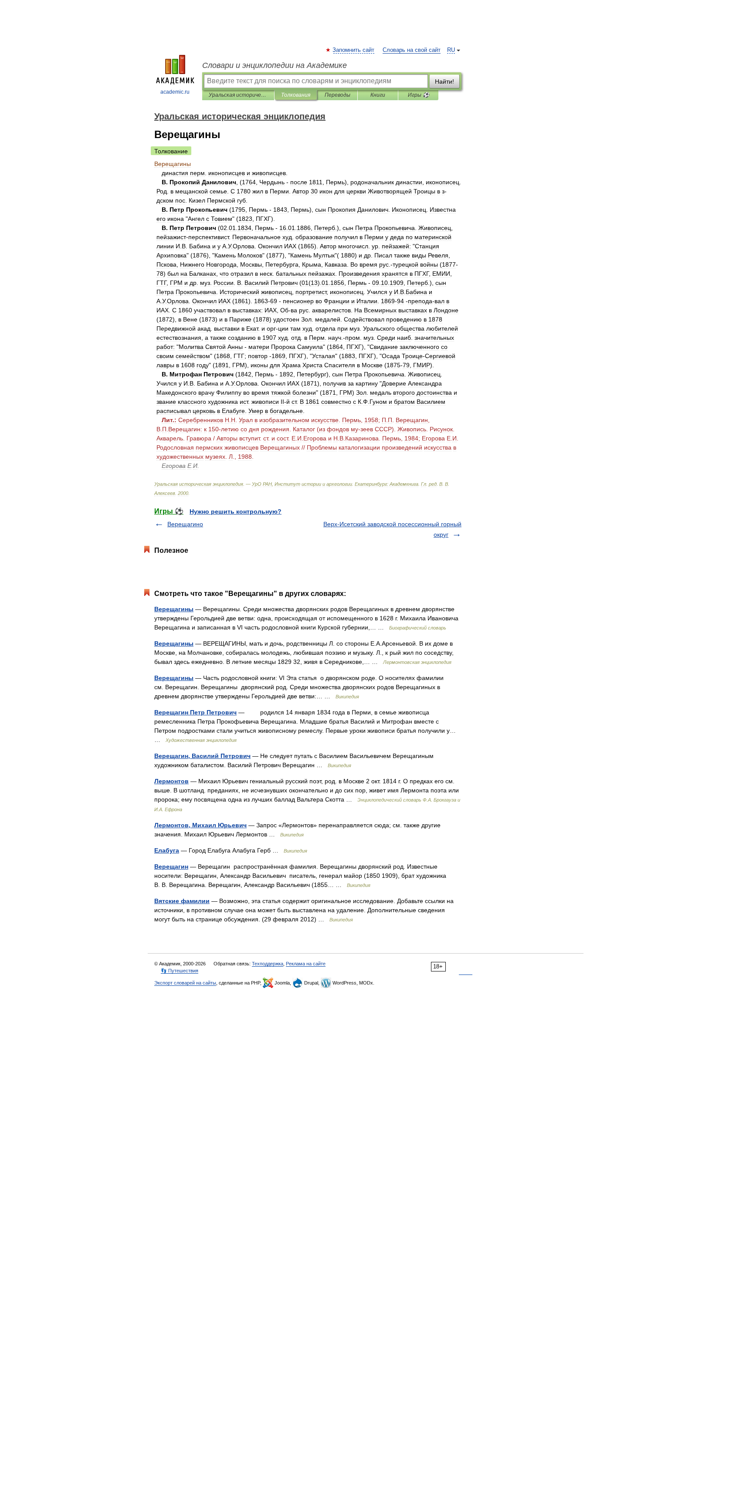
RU (451, 50)
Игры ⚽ (418, 95)
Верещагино (185, 524)
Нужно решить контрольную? (236, 511)
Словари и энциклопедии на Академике (274, 65)
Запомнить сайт (353, 50)
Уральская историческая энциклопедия (238, 95)
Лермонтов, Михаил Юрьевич (200, 825)
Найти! (444, 81)
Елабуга (166, 850)
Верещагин (171, 866)
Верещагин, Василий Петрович (202, 755)
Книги (377, 95)
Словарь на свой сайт (412, 50)
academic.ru (175, 92)
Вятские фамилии (182, 900)
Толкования (295, 95)
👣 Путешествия (179, 970)
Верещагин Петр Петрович (195, 712)
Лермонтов (171, 781)
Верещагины (173, 609)
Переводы (337, 95)
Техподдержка (267, 963)
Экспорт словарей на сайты (185, 982)
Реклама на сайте (306, 963)
